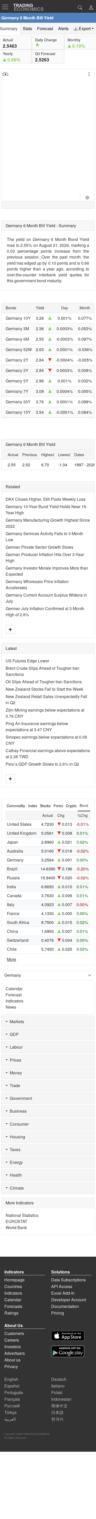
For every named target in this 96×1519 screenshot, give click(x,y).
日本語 (57, 1412)
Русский (12, 1406)
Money (15, 1073)
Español (11, 1386)
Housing (16, 1137)
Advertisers (14, 1353)
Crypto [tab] (71, 805)
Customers (14, 1333)
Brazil (12, 869)
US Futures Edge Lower (27, 661)
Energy (15, 1162)
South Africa (18, 922)
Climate (16, 1188)
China (12, 931)
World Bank (16, 1227)
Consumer (18, 1124)
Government (20, 1098)
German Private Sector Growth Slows (39, 547)
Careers (11, 1340)
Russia (13, 878)
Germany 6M (17, 339)
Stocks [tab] (45, 805)
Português (13, 1392)
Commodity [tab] (16, 805)
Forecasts (13, 1306)
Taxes (14, 1149)
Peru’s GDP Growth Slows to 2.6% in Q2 (42, 764)
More (11, 959)
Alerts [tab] (63, 28)
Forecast (14, 995)
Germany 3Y (17, 370)
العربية (10, 1419)
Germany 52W (19, 349)
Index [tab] (32, 805)
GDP (13, 1034)
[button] (91, 8)
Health (15, 1175)
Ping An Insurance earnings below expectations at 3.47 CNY (37, 726)
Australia (15, 851)
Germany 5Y (17, 381)
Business (17, 1111)
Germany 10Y (18, 318)
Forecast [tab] (45, 28)
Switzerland (17, 940)
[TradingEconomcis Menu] (6, 7)
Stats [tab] (27, 28)
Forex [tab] (58, 805)
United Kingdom (21, 833)
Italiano (58, 1386)
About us (12, 1360)
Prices (14, 1060)
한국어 (57, 1419)
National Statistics (22, 1215)
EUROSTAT (16, 1221)
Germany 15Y (18, 412)
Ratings (11, 1313)
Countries (13, 1286)
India (11, 887)
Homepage (14, 1280)
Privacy (11, 1366)
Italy (10, 904)
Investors (12, 1346)
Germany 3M (17, 328)
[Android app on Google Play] (67, 1352)
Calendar (14, 989)
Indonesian (61, 1399)
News (11, 1007)
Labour (15, 1047)
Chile (12, 949)
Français (12, 1399)
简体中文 (59, 1406)
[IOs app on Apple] (67, 1336)
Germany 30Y (18, 402)
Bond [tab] (84, 805)
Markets (16, 1021)
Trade (14, 1085)
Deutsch (58, 1379)
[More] (10, 629)
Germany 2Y (17, 360)
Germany (15, 860)
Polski (56, 1392)
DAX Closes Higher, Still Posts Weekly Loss (46, 499)
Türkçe (10, 1412)
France (13, 913)
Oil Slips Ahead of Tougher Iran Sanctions (44, 682)
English (11, 1379)
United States (19, 824)
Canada (14, 895)
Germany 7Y (17, 391)
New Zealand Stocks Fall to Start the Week (44, 689)
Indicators (14, 1001)
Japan (12, 842)
